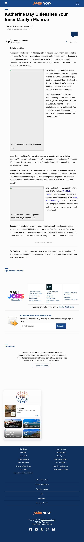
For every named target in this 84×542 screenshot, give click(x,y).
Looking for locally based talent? (53, 307)
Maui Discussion (23, 463)
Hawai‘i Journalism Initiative (23, 473)
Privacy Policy (36, 524)
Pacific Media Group (48, 520)
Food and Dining (60, 463)
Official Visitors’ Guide (60, 469)
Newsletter (42, 498)
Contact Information (42, 484)
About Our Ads (47, 524)
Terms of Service (42, 503)
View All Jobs (15, 300)
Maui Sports (61, 456)
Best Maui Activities (60, 459)
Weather (23, 452)
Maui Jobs (23, 469)
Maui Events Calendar (60, 466)
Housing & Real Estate (23, 466)
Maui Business (61, 449)
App (42, 494)
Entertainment (61, 452)
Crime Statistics (23, 459)
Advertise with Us (42, 489)
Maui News (23, 449)
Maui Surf (23, 456)
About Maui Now (42, 480)
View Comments (42, 365)
